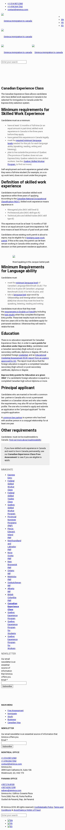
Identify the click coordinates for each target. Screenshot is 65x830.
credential (23, 355)
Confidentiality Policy (43, 807)
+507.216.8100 (7, 784)
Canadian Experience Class (13, 606)
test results (10, 315)
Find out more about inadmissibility (25, 440)
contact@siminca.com (18, 9)
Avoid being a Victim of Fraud (27, 810)
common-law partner (12, 417)
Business (12, 719)
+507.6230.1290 (8, 787)
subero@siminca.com (11, 790)
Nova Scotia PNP (10, 555)
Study (10, 716)
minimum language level (27, 283)
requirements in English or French (20, 312)
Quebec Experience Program (13, 615)
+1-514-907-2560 (15, 3)
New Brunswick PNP (12, 564)
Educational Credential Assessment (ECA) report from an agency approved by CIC (25, 358)
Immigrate (12, 713)
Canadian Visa (14, 722)
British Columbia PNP (12, 597)
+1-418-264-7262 (15, 6)
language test (20, 295)
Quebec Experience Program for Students (13, 627)
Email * (4, 680)
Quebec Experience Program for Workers (13, 642)
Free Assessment (16, 710)
